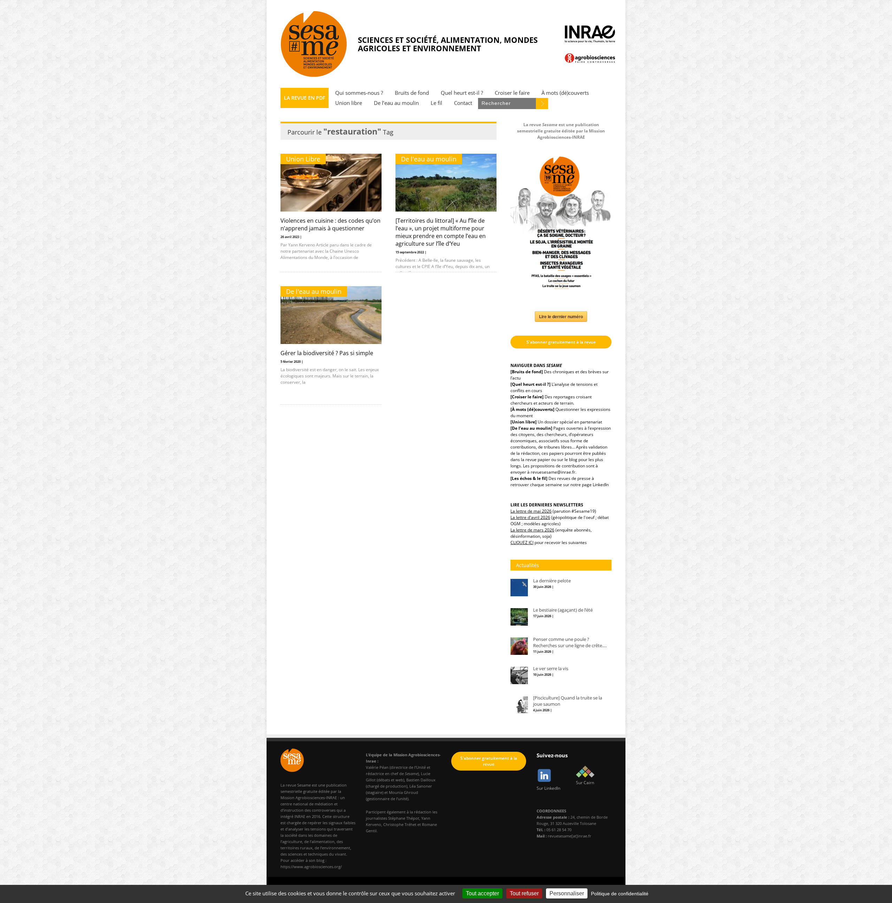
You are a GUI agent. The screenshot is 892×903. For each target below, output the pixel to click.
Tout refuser (524, 893)
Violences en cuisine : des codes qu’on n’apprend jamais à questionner (330, 224)
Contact (463, 103)
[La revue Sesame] (313, 43)
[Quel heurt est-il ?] (530, 384)
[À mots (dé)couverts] (532, 409)
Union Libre (303, 159)
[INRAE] (590, 34)
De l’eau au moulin (396, 103)
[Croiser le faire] (527, 397)
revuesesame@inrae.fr (553, 472)
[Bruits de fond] (526, 372)
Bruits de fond (412, 93)
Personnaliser (566, 893)
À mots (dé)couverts (565, 93)
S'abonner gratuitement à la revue (561, 342)
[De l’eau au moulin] (531, 428)
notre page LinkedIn (589, 485)
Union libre (348, 103)
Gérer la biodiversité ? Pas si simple (326, 353)
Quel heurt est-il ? (462, 93)
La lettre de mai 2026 (531, 511)
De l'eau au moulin (428, 159)
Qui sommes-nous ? (359, 93)
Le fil (436, 103)
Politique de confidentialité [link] (619, 893)
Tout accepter (482, 893)
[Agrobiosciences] (590, 58)
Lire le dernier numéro (561, 316)
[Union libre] (523, 422)
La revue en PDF (304, 97)
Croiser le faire (512, 93)
